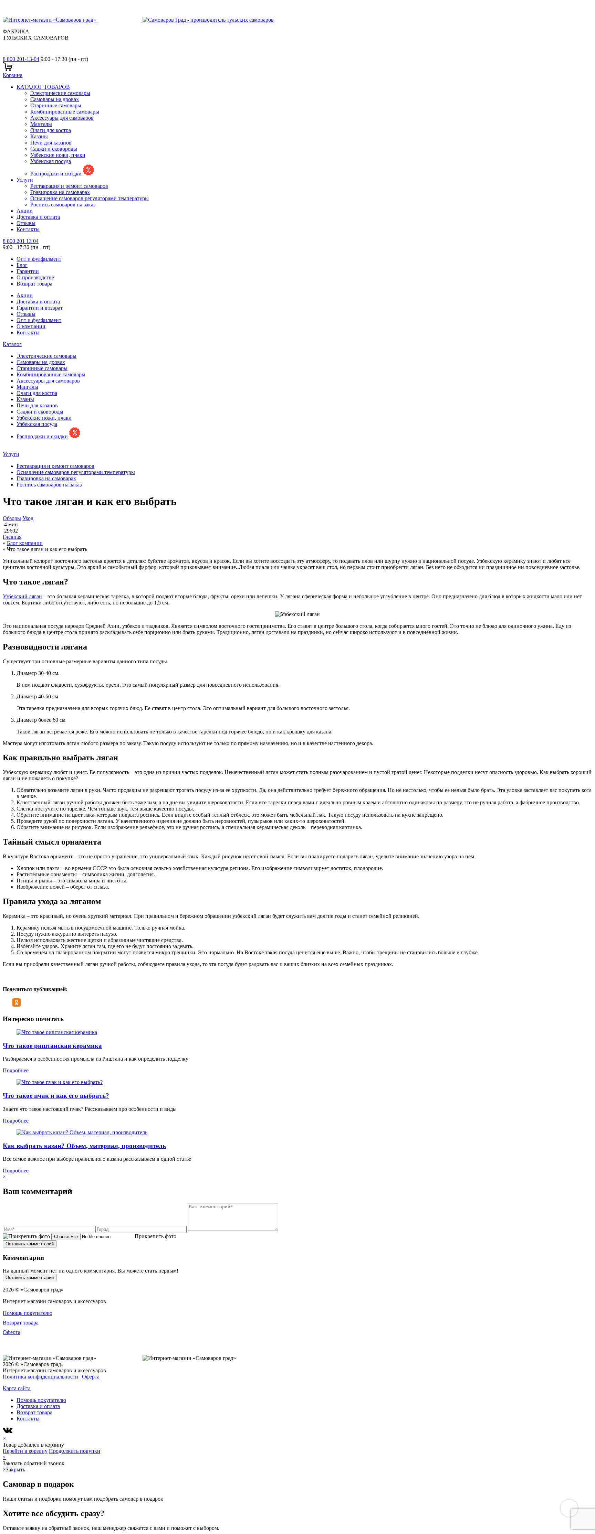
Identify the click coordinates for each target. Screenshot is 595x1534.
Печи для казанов (51, 143)
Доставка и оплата (38, 217)
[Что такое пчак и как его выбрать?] (60, 1082)
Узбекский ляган (22, 596)
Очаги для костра (50, 130)
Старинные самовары (55, 105)
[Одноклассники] (16, 1002)
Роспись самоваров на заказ (62, 204)
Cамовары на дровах (54, 99)
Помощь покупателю (27, 1313)
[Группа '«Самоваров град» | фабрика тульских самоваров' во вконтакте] (7, 53)
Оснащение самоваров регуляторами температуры (89, 198)
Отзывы (26, 223)
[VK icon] (8, 1432)
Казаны (39, 136)
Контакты (28, 229)
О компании (31, 326)
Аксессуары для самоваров (62, 118)
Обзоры (12, 518)
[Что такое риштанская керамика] (57, 1032)
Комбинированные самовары (64, 112)
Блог (22, 265)
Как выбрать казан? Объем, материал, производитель (84, 1145)
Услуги (25, 180)
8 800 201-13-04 (21, 59)
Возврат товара (34, 284)
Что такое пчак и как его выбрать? (56, 1095)
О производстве (35, 277)
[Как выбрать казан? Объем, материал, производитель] (82, 1132)
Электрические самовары (60, 93)
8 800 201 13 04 (21, 241)
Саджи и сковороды (53, 149)
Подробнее (16, 1070)
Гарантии (28, 271)
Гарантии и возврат (40, 308)
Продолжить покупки (74, 1451)
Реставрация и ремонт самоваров (69, 186)
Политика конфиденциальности (40, 1377)
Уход (27, 518)
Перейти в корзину (25, 1451)
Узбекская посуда (50, 161)
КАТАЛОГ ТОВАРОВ (43, 87)
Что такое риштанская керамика (52, 1045)
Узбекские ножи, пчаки (57, 155)
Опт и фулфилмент (39, 259)
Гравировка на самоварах (60, 192)
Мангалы (41, 124)
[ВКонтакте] (7, 1002)
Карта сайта (17, 1388)
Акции (25, 211)
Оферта (11, 1332)
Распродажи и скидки (56, 173)
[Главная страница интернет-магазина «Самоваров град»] (138, 20)
